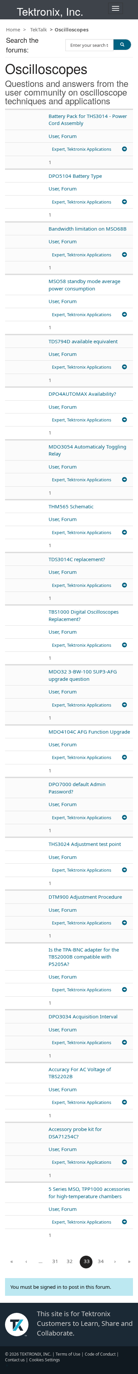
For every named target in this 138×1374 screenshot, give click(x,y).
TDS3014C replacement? (77, 559)
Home (13, 29)
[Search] (122, 44)
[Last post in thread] (124, 149)
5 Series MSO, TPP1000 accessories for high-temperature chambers (89, 1192)
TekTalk (38, 29)
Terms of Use (68, 1354)
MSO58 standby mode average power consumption (84, 284)
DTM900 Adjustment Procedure (85, 896)
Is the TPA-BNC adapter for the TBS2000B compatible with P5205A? (84, 956)
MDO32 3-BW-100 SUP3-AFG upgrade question (83, 675)
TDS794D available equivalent (83, 341)
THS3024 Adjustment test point (85, 844)
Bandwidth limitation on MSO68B (88, 228)
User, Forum (63, 136)
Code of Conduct (100, 1354)
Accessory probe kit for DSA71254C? (75, 1132)
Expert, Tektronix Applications (81, 149)
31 (55, 1261)
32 (70, 1261)
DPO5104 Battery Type (75, 175)
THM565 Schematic (71, 506)
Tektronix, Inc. (50, 11)
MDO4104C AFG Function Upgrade (89, 731)
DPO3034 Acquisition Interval (83, 1016)
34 (101, 1261)
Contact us (15, 1360)
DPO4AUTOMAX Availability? (82, 393)
